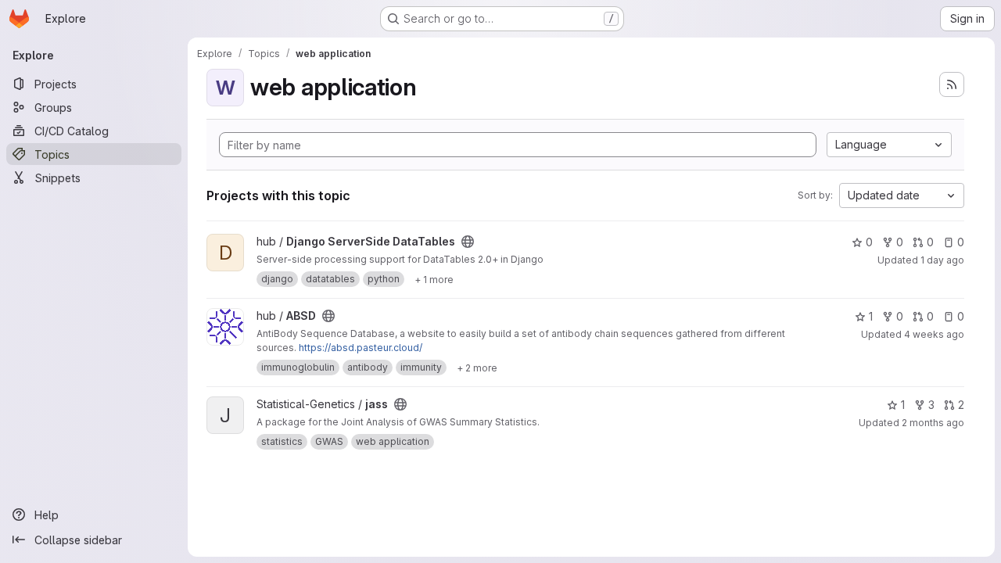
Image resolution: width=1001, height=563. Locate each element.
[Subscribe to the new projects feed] (951, 84)
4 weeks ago (934, 334)
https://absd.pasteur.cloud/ (360, 347)
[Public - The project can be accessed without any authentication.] (467, 241)
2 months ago (933, 423)
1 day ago (942, 260)
